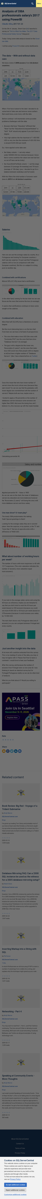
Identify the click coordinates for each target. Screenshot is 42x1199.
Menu (39, 3)
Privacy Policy (15, 1179)
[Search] (32, 3)
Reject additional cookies (15, 1190)
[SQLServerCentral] (2, 3)
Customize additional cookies (15, 1195)
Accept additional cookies (15, 1185)
